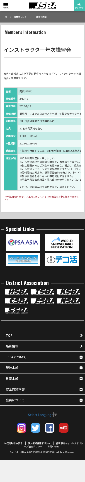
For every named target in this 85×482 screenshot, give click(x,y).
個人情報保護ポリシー (39, 443)
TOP (9, 335)
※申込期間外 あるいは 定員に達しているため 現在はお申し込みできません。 (42, 198)
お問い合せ (53, 446)
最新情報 (12, 346)
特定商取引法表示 (13, 443)
